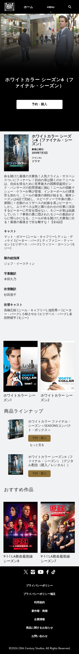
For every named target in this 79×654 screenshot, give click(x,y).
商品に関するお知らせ (39, 627)
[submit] (69, 6)
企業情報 (39, 619)
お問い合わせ (39, 636)
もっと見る (37, 445)
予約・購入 (39, 438)
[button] (39, 104)
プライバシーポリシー (39, 585)
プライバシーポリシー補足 (39, 594)
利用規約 (39, 602)
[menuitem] (28, 7)
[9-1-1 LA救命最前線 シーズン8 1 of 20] (20, 527)
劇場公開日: (38, 149)
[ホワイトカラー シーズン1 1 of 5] (20, 366)
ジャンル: (37, 157)
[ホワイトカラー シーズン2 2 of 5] (58, 366)
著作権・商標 (39, 611)
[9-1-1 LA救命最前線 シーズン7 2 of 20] (58, 527)
